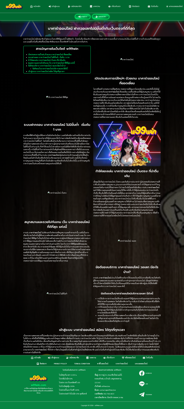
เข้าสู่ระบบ (56, 6)
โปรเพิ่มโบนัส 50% (66, 379)
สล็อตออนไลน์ (130, 358)
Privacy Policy (60, 364)
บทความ (96, 6)
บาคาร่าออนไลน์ (122, 364)
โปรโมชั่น (154, 6)
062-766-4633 (109, 394)
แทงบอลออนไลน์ (141, 364)
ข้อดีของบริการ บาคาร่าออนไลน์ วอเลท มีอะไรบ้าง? (47, 66)
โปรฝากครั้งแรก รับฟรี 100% (69, 390)
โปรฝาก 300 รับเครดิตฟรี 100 (69, 382)
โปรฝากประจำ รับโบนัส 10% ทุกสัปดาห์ (73, 394)
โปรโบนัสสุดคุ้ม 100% (67, 386)
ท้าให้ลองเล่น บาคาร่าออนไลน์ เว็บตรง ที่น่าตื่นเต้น (46, 60)
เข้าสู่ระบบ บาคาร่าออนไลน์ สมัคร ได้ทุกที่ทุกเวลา (46, 71)
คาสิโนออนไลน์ (102, 364)
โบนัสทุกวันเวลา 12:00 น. (68, 375)
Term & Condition (82, 364)
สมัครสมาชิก (76, 6)
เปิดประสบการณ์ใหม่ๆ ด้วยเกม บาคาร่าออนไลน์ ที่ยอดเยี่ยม (49, 54)
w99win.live (106, 386)
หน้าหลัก (37, 6)
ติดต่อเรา (135, 6)
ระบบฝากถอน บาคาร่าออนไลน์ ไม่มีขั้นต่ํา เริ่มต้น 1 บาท (48, 57)
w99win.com (38, 385)
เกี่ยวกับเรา (116, 6)
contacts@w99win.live (107, 390)
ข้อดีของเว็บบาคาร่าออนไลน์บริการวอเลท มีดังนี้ (50, 68)
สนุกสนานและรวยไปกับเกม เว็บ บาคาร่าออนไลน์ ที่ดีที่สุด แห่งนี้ (51, 63)
